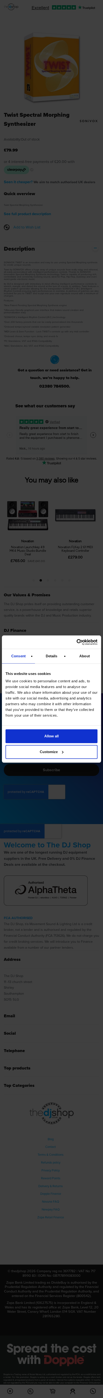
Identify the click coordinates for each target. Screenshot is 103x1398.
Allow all (51, 736)
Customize (49, 752)
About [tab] (84, 656)
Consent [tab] (18, 656)
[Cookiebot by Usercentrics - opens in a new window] (76, 642)
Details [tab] (51, 656)
